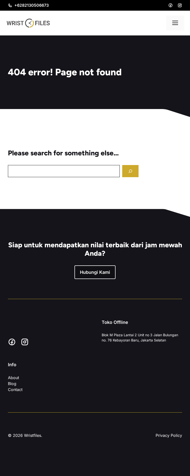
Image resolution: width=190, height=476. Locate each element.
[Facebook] (170, 5)
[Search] (130, 171)
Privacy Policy (169, 435)
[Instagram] (180, 5)
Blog (12, 383)
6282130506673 (33, 5)
